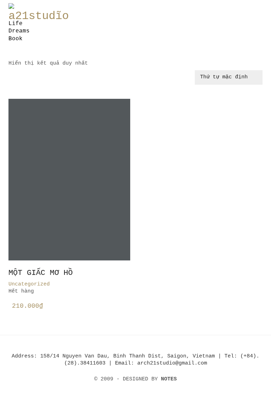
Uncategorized (29, 284)
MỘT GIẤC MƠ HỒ (40, 273)
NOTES (169, 379)
